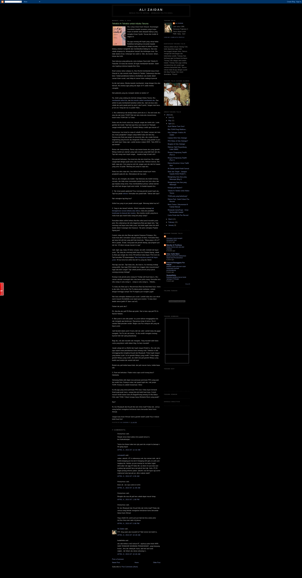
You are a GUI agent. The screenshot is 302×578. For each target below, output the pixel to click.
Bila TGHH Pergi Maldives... (177, 129)
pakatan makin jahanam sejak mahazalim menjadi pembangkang (176, 268)
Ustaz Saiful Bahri (173, 254)
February (171, 222)
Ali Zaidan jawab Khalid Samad (178, 168)
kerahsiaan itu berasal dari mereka (124, 213)
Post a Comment (118, 559)
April (170, 124)
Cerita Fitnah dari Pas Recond (178, 215)
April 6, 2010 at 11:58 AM (128, 488)
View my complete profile (174, 37)
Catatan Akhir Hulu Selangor (177, 138)
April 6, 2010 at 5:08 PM (128, 523)
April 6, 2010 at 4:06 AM (128, 476)
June (170, 117)
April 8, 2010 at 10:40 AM (129, 554)
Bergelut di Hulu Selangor (176, 144)
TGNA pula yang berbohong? (177, 196)
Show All (187, 284)
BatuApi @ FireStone (174, 245)
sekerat (125, 193)
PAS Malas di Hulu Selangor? (178, 141)
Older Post (156, 562)
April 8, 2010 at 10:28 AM (129, 535)
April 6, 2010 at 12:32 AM (129, 450)
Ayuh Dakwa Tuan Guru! (176, 126)
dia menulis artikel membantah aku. (143, 100)
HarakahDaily (171, 275)
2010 (168, 115)
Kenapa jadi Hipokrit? (175, 188)
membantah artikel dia (119, 100)
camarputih (121, 455)
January (171, 225)
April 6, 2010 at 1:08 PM (128, 499)
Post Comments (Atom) (130, 567)
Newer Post (116, 562)
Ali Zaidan (151, 9)
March (170, 219)
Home (137, 562)
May (170, 120)
